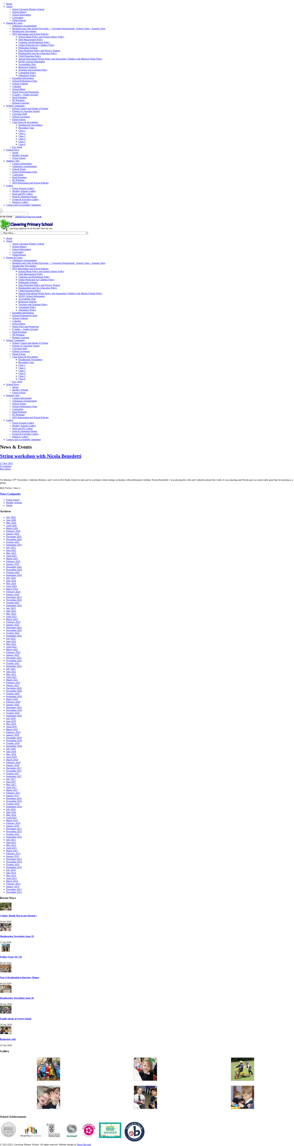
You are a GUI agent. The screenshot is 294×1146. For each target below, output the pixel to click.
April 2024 (11, 586)
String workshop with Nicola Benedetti (40, 456)
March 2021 (12, 680)
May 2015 (11, 845)
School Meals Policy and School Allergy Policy (41, 37)
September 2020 (14, 696)
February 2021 (13, 682)
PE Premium (18, 100)
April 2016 (11, 817)
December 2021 (14, 658)
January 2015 (12, 856)
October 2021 (12, 663)
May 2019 (11, 724)
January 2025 (12, 564)
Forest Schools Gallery (23, 188)
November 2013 (14, 892)
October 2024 (12, 572)
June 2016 (11, 812)
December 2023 (14, 597)
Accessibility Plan (27, 64)
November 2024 (14, 569)
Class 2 (21, 133)
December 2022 (14, 627)
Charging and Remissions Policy (34, 42)
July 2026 (11, 517)
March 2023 (12, 619)
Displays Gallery (20, 202)
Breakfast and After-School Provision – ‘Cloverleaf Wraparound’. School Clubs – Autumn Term (58, 28)
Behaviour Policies (27, 67)
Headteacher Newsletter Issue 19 (17, 936)
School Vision (19, 169)
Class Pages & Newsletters (25, 122)
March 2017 (12, 790)
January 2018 (12, 765)
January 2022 (12, 655)
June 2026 (11, 520)
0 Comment (5, 466)
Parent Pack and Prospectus (25, 92)
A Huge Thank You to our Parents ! (18, 915)
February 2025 (13, 561)
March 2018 (12, 759)
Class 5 (21, 141)
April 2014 (11, 878)
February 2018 (13, 762)
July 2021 (11, 669)
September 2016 (14, 806)
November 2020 (14, 691)
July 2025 (11, 547)
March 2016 (12, 820)
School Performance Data (24, 81)
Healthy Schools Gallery (24, 191)
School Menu (18, 89)
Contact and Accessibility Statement (23, 205)
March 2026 (12, 528)
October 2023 (12, 602)
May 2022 (11, 644)
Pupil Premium (19, 97)
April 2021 (11, 677)
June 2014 (11, 872)
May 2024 (11, 583)
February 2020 (13, 702)
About (9, 6)
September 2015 (14, 837)
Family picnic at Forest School (15, 1018)
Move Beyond (84, 1144)
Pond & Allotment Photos (24, 196)
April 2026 (11, 525)
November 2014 (14, 861)
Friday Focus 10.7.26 (11, 957)
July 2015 (11, 839)
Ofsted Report (19, 20)
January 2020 (12, 704)
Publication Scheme (28, 48)
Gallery (9, 185)
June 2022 (11, 641)
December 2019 (14, 707)
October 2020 (12, 693)
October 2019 (12, 713)
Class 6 (21, 144)
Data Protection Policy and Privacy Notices (39, 50)
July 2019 (11, 718)
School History (19, 12)
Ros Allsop (5, 469)
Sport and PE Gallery (22, 194)
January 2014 (12, 886)
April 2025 (11, 556)
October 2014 (12, 864)
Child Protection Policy (29, 56)
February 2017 (13, 793)
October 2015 (12, 834)
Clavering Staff (19, 114)
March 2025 (12, 558)
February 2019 (13, 732)
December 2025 (14, 536)
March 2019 (12, 729)
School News (12, 150)
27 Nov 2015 (6, 463)
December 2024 (14, 567)
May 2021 (11, 674)
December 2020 (14, 688)
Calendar (16, 86)
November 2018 (14, 740)
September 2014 (14, 867)
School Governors (21, 116)
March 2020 (12, 699)
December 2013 (14, 889)
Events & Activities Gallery (25, 199)
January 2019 (12, 735)
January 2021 (12, 685)
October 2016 (12, 804)
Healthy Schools (20, 155)
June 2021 (11, 671)
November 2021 (14, 660)
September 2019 (14, 715)
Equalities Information (23, 78)
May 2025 (11, 553)
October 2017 (12, 773)
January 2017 (12, 795)
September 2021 (14, 666)
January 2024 (12, 594)
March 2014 (12, 881)
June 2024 (11, 580)
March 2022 (12, 649)
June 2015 (11, 842)
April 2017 (11, 787)
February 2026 (13, 531)
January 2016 (12, 826)
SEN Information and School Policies (30, 34)
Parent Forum (18, 119)
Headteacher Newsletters (24, 31)
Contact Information (22, 163)
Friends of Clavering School (26, 111)
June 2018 (11, 751)
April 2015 (11, 848)
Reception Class (26, 127)
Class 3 (21, 136)
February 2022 (13, 652)
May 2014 (11, 875)
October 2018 (12, 743)
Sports (15, 152)
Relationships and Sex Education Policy (37, 53)
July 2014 (11, 870)
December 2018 (14, 737)
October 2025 (12, 542)
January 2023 (12, 624)
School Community (15, 105)
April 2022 (11, 646)
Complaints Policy (27, 72)
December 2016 (14, 798)
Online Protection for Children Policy (36, 45)
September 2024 (14, 575)
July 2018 (11, 748)
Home (9, 3)
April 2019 (11, 726)
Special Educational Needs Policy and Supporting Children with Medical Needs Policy (60, 59)
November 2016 (14, 801)
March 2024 (12, 589)
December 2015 (14, 828)
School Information (21, 14)
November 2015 (14, 831)
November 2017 (14, 771)
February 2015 (13, 853)
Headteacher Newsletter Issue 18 (17, 998)
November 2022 (14, 630)
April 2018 (11, 757)
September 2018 (14, 746)
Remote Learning (20, 103)
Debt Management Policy (30, 39)
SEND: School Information (31, 61)
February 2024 (13, 591)
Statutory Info (12, 161)
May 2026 (11, 522)
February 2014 (13, 884)
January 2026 (12, 534)
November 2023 (14, 600)
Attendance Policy (27, 75)
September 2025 (14, 545)
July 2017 (11, 779)
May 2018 (11, 754)
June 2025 (11, 550)
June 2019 (11, 721)
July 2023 (11, 608)
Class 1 (21, 130)
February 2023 (13, 622)
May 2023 (11, 613)
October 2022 (12, 633)
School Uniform (20, 83)
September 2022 (14, 635)
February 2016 (13, 823)
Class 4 (21, 138)
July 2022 (11, 638)
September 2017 (14, 776)
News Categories (10, 493)
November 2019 (14, 710)
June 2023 (11, 611)
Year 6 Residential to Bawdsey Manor (19, 977)
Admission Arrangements (24, 25)
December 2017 (14, 768)
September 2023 (14, 605)
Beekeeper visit (8, 1039)
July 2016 (11, 809)
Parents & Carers (14, 23)
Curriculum (17, 17)
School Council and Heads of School (30, 108)
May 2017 (11, 784)
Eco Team (17, 147)
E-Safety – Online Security (25, 94)
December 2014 (14, 859)
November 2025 (14, 539)
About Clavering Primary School (28, 9)
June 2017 (11, 782)
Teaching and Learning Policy (32, 70)
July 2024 (11, 578)
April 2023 (11, 616)
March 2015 (12, 850)
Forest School (19, 158)
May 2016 (11, 815)
